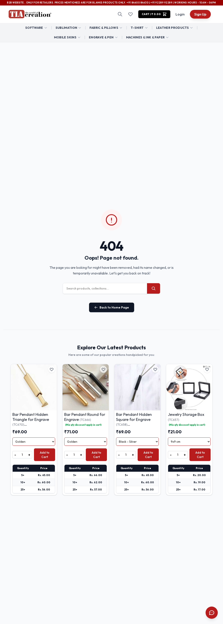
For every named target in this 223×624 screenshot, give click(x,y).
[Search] (120, 14)
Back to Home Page (114, 307)
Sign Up (200, 14)
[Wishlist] (130, 14)
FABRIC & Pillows (104, 28)
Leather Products (172, 28)
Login (180, 14)
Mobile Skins (65, 37)
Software (34, 28)
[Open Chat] (212, 613)
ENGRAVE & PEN (101, 37)
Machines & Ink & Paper (145, 37)
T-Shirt (137, 28)
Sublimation (66, 28)
